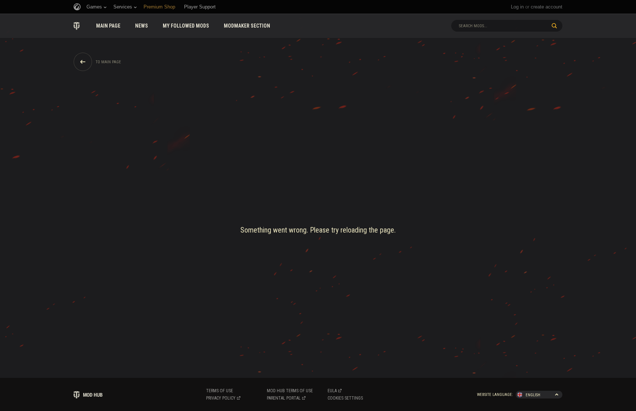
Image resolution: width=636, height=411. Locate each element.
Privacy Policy (221, 398)
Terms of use (219, 391)
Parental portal (284, 398)
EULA (332, 391)
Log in (517, 7)
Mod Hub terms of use (290, 391)
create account (546, 7)
